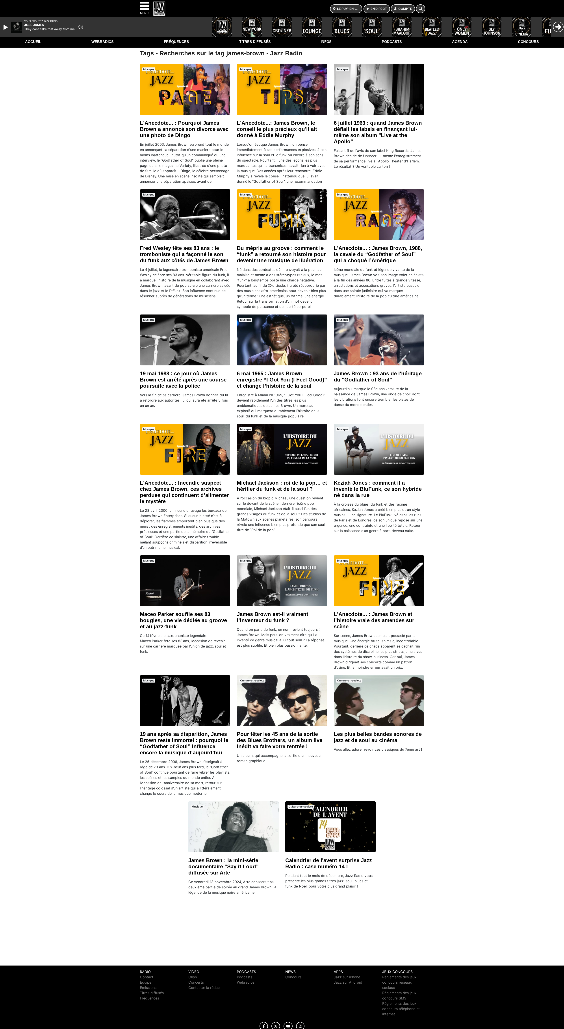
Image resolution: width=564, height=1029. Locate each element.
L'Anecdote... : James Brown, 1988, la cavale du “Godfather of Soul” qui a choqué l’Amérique (378, 254)
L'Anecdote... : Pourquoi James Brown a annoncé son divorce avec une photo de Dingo (184, 129)
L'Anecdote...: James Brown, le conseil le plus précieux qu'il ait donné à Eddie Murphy (277, 129)
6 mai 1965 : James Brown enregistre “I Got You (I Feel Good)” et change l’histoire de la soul (282, 379)
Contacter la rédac (204, 987)
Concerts (196, 982)
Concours (528, 42)
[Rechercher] (420, 8)
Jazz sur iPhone (347, 977)
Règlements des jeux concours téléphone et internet (401, 1008)
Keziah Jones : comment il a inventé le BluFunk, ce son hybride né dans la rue (378, 489)
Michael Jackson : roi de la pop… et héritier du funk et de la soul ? (282, 486)
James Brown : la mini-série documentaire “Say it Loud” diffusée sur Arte (223, 866)
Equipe (145, 982)
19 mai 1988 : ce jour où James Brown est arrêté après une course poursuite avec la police (183, 379)
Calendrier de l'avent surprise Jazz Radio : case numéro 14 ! (328, 863)
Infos (326, 42)
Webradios (102, 42)
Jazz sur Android (348, 982)
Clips (192, 977)
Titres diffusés (255, 42)
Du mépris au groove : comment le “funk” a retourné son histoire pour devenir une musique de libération (281, 254)
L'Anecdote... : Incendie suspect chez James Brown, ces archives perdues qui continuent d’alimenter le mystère (184, 492)
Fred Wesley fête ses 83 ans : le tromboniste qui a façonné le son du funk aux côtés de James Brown (184, 254)
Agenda (460, 42)
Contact (146, 977)
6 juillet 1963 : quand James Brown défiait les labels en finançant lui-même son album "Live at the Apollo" (378, 132)
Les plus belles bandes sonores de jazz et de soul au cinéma (378, 737)
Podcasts (392, 42)
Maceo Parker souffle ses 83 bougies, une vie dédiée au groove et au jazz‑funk (183, 620)
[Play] (6, 27)
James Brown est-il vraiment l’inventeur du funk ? (272, 617)
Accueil (33, 42)
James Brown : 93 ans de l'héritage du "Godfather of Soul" (378, 376)
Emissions (148, 987)
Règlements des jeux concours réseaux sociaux (399, 982)
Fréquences (176, 42)
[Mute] (80, 27)
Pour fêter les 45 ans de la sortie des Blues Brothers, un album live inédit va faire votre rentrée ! (279, 740)
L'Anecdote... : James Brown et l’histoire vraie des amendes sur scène (374, 620)
